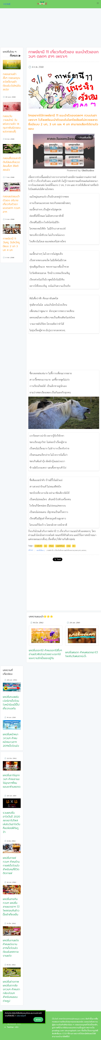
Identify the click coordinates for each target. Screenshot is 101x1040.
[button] (98, 3)
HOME (6, 4)
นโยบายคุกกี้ (21, 1015)
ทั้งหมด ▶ (15, 56)
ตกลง (38, 1019)
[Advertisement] (50, 28)
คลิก (16, 1027)
